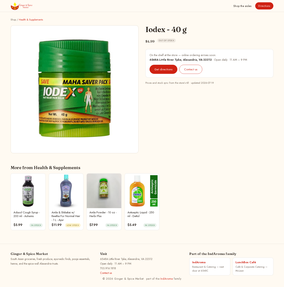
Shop (242, 6)
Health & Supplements (31, 19)
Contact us (190, 69)
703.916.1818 (108, 268)
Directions (264, 6)
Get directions (163, 69)
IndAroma (166, 279)
